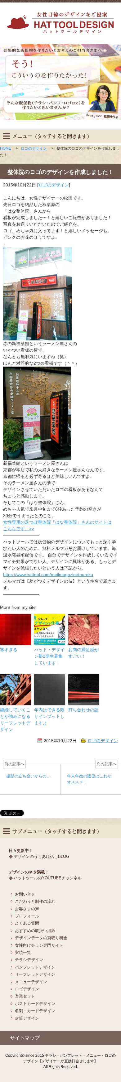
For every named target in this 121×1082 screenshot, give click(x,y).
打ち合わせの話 (83, 709)
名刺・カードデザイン (35, 1010)
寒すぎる (8, 649)
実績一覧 (23, 952)
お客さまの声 (27, 908)
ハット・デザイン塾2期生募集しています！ (49, 656)
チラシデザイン (29, 959)
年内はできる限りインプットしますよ (49, 716)
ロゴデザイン (27, 989)
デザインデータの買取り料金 (41, 937)
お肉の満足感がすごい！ (83, 653)
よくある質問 (27, 923)
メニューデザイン (31, 981)
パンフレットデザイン (35, 967)
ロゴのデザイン (53, 184)
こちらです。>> (18, 528)
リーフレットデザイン (35, 974)
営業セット (25, 996)
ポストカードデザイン (35, 1003)
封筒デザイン (27, 1018)
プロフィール (27, 916)
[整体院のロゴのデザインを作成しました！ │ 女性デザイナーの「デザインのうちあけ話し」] (60, 29)
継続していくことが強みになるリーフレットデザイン (15, 719)
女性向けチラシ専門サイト (39, 945)
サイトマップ (25, 1038)
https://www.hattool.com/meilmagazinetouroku (48, 574)
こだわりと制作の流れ (35, 901)
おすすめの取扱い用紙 (35, 930)
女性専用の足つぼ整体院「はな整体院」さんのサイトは (57, 522)
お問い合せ (25, 894)
